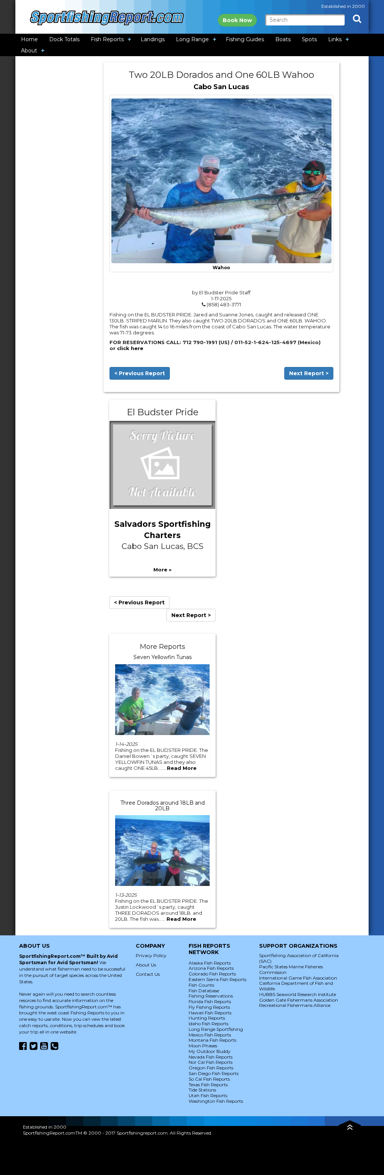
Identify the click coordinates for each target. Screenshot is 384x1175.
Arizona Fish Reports (211, 968)
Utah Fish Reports (208, 1095)
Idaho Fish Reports (208, 1023)
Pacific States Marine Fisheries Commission (291, 969)
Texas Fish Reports (208, 1084)
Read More (181, 768)
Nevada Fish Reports (210, 1057)
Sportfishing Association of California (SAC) (299, 958)
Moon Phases (203, 1045)
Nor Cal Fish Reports (210, 1062)
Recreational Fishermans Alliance (294, 1005)
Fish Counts (201, 985)
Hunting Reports (207, 1018)
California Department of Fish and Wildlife (296, 986)
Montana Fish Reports (212, 1040)
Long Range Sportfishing (216, 1029)
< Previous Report (139, 373)
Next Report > (308, 373)
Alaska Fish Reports (210, 963)
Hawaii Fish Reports (210, 1012)
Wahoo (221, 267)
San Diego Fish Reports (213, 1073)
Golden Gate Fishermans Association (298, 1000)
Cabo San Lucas (221, 87)
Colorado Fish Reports (212, 974)
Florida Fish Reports (210, 1001)
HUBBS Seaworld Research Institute (297, 994)
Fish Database (204, 990)
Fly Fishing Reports (209, 1007)
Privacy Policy (151, 955)
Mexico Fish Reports (210, 1035)
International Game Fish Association (298, 978)
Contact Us (148, 974)
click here (130, 348)
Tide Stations (202, 1090)
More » (162, 570)
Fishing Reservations (211, 996)
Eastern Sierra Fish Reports (217, 979)
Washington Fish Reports (216, 1101)
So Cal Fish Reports (209, 1079)
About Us (146, 965)
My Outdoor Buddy (210, 1051)
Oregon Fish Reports (211, 1068)
